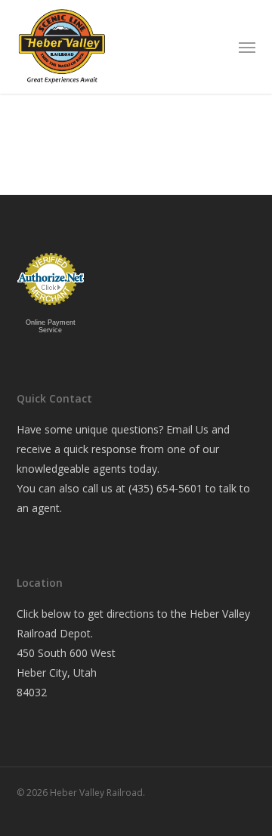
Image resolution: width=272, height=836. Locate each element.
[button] (247, 46)
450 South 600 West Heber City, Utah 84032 (66, 672)
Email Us (187, 429)
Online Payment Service (51, 326)
